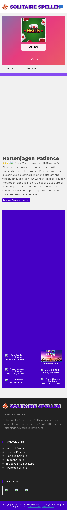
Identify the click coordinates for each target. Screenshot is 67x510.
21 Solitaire (15, 382)
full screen (33, 68)
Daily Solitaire (51, 372)
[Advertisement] (33, 118)
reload (11, 68)
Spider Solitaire (15, 459)
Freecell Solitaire (16, 448)
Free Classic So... (51, 383)
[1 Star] (3, 163)
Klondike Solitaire (16, 455)
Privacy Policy (34, 506)
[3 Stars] (7, 163)
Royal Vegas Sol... (16, 373)
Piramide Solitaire (16, 467)
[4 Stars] (9, 163)
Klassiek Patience (16, 452)
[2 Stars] (5, 163)
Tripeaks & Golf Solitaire (20, 463)
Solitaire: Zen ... (51, 363)
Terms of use (48, 506)
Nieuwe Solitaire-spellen (16, 200)
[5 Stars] (15, 163)
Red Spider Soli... (15, 359)
